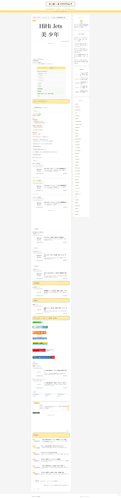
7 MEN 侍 (77, 159)
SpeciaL (77, 165)
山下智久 (77, 211)
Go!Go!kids (78, 170)
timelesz (77, 130)
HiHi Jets (35, 412)
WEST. (77, 136)
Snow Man (78, 144)
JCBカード (41, 77)
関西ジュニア (78, 194)
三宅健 (77, 185)
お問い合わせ (34, 496)
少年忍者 (77, 162)
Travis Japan (78, 150)
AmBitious (77, 182)
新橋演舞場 (41, 88)
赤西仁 (77, 202)
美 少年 (38, 412)
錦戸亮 (77, 208)
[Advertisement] (51, 50)
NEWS (77, 118)
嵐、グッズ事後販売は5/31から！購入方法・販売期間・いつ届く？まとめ (81, 56)
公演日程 (39, 86)
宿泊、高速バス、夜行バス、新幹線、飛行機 (46, 93)
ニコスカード (41, 80)
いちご (41, 404)
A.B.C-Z (77, 133)
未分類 (77, 214)
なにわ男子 (78, 147)
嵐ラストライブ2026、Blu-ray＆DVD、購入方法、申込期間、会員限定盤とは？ (81, 62)
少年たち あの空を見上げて (43, 71)
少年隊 (77, 199)
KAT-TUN (77, 115)
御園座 (40, 91)
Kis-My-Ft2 (78, 127)
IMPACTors (78, 168)
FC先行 (39, 84)
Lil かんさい (78, 176)
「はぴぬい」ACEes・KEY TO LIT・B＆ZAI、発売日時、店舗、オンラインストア (81, 45)
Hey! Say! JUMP (79, 124)
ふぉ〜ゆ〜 (78, 188)
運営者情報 (38, 496)
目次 (50, 67)
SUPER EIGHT (78, 121)
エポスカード (41, 75)
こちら (39, 157)
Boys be (77, 179)
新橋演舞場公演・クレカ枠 (42, 73)
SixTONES (78, 141)
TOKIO (77, 104)
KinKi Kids (77, 107)
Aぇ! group (78, 173)
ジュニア (77, 191)
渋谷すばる (78, 205)
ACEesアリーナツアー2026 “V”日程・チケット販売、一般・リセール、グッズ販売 (80, 39)
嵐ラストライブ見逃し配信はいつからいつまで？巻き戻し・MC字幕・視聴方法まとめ (81, 50)
